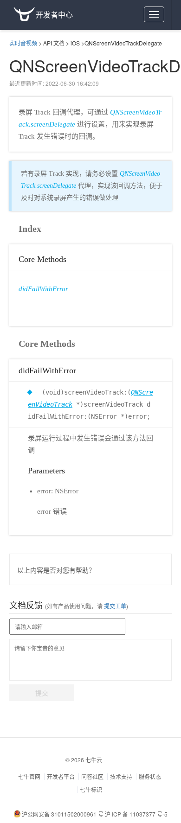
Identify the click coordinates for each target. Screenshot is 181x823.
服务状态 (150, 776)
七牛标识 (91, 789)
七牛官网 (29, 776)
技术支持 (121, 776)
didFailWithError (43, 289)
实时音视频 (23, 43)
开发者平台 (61, 776)
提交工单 (114, 606)
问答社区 (92, 776)
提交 (41, 692)
